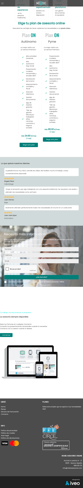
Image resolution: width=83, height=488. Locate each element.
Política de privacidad (9, 430)
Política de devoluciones (10, 438)
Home (3, 407)
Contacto (4, 414)
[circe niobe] (50, 437)
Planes (3, 409)
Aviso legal (5, 435)
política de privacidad (34, 282)
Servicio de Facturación (10, 412)
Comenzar (6, 335)
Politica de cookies (8, 433)
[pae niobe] (50, 429)
